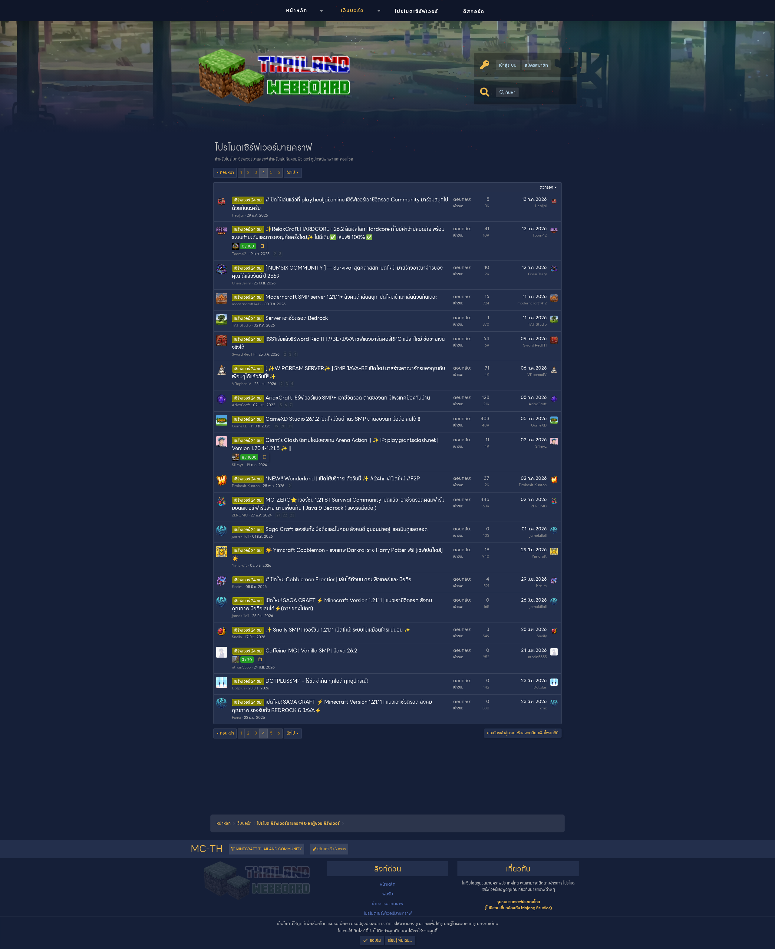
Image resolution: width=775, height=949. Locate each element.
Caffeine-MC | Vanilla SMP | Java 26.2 (311, 651)
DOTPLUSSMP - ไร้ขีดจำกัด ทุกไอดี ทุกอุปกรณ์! (316, 681)
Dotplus (238, 688)
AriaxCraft (241, 405)
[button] (321, 11)
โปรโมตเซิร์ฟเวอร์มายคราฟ (388, 913)
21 (290, 426)
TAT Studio (241, 325)
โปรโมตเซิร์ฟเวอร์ (416, 11)
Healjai (238, 215)
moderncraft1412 (246, 304)
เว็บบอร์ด (352, 10)
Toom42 (239, 254)
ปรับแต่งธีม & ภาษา (331, 849)
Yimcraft (239, 565)
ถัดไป (290, 172)
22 (285, 515)
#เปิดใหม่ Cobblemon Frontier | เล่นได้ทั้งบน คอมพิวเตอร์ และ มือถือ (338, 579)
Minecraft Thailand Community (268, 849)
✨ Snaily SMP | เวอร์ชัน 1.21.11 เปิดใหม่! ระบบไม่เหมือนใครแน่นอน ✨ (337, 630)
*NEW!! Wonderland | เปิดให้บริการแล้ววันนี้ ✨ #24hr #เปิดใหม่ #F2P (342, 479)
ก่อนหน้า (227, 172)
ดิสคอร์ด (473, 11)
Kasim (237, 586)
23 (292, 515)
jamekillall (240, 536)
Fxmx (236, 717)
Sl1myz (237, 465)
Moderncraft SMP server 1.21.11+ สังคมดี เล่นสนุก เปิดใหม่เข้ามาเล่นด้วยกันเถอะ (351, 297)
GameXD (240, 426)
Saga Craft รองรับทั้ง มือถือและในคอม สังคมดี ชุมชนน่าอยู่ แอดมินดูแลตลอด (346, 529)
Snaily (237, 637)
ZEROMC (240, 515)
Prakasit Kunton (246, 486)
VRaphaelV (241, 384)
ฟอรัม (387, 894)
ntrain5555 (241, 667)
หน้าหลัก (296, 10)
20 (283, 426)
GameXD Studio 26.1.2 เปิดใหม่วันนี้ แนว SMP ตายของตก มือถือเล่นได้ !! (342, 419)
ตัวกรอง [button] (546, 187)
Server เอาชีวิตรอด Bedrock (296, 318)
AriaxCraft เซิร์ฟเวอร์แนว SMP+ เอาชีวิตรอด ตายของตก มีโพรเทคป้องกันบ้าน (347, 398)
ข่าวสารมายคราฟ (387, 903)
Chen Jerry (241, 283)
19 (276, 426)
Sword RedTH (244, 354)
